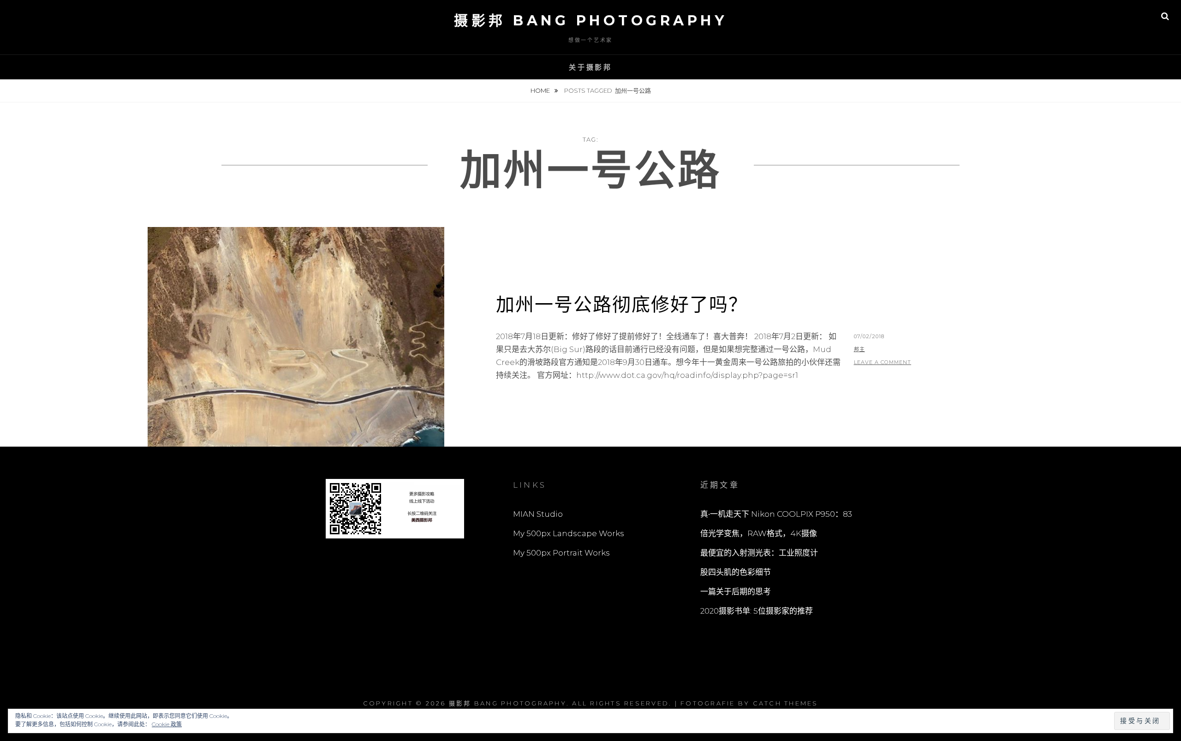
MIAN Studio (538, 514)
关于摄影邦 (590, 67)
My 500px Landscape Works (568, 533)
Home (541, 90)
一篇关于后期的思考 (735, 591)
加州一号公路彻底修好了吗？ (622, 304)
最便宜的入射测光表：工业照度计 (759, 552)
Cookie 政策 (167, 724)
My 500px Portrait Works (561, 552)
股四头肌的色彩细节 (735, 572)
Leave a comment (883, 362)
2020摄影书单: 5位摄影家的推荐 (756, 611)
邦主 (859, 349)
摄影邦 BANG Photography (590, 20)
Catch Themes (785, 703)
